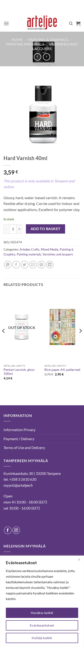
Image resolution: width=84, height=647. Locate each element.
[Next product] (37, 56)
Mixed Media (49, 249)
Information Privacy (19, 429)
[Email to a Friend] (33, 264)
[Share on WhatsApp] (8, 264)
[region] (42, 601)
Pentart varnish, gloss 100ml (19, 372)
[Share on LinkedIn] (50, 264)
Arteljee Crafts (29, 249)
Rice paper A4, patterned (62, 370)
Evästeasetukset (42, 625)
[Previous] (4, 340)
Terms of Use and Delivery (24, 447)
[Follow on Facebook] (8, 530)
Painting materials (25, 44)
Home (17, 39)
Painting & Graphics (48, 39)
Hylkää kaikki (42, 638)
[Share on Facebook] (16, 264)
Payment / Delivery (19, 438)
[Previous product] (46, 56)
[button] (6, 23)
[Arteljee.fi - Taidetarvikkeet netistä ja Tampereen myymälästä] (42, 23)
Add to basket (46, 229)
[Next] (80, 340)
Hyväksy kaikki (42, 613)
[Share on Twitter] (24, 264)
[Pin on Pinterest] (41, 264)
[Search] (71, 23)
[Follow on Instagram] (16, 530)
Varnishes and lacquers (57, 254)
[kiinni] (79, 559)
